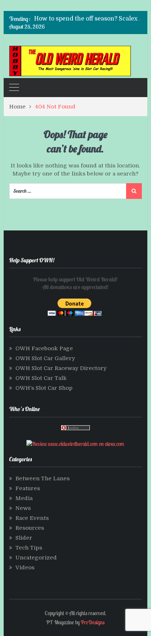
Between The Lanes (42, 478)
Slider (23, 538)
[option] (88, 19)
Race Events (32, 518)
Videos (24, 567)
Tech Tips (28, 547)
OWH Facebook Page (44, 348)
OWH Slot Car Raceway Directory (61, 368)
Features (27, 488)
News (23, 508)
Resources (29, 528)
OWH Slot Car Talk (41, 378)
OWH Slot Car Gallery (45, 358)
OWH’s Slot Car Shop (44, 388)
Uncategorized (36, 557)
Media (24, 498)
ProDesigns (92, 622)
